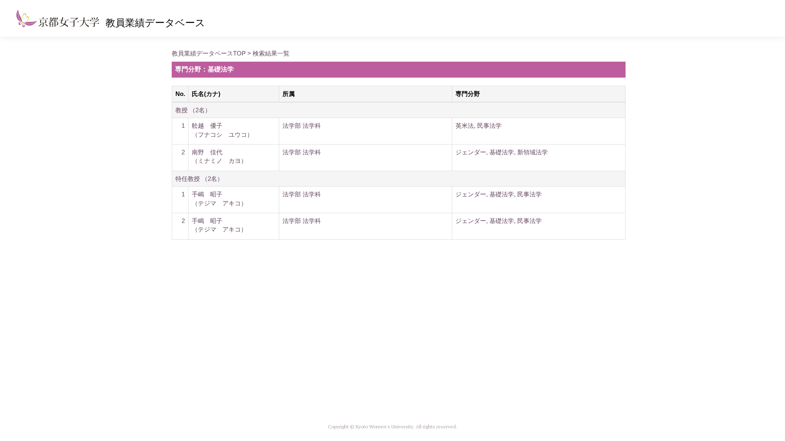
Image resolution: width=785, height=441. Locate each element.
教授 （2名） (193, 110)
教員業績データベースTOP (209, 53)
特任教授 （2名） (199, 178)
